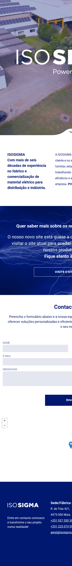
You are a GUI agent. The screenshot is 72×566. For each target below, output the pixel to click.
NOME (6, 342)
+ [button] (4, 420)
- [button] (4, 425)
